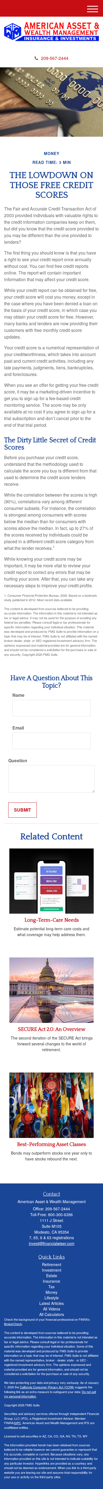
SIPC (17, 1423)
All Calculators (51, 1314)
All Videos (51, 1309)
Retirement (51, 1264)
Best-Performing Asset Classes (51, 1144)
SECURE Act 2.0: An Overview (51, 1029)
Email (18, 728)
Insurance (51, 1281)
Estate (51, 1275)
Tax (51, 1286)
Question (17, 761)
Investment (51, 1270)
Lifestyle (51, 1297)
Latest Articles (51, 1303)
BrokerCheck (13, 1324)
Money (51, 1292)
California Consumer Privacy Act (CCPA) (47, 1387)
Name (18, 695)
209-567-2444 (54, 58)
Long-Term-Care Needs (51, 920)
